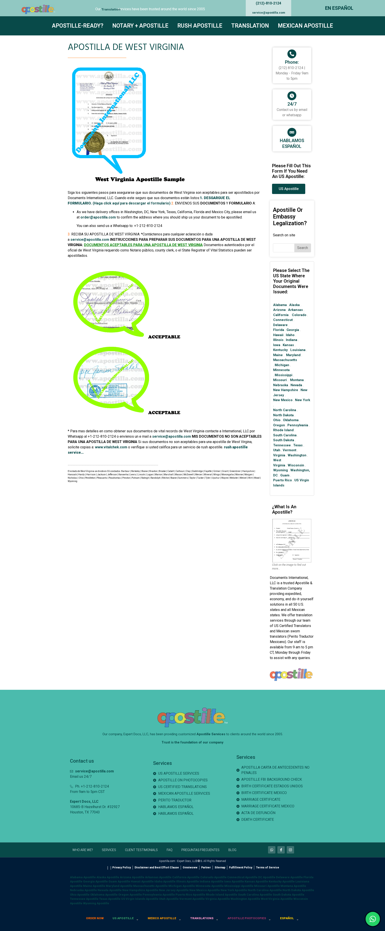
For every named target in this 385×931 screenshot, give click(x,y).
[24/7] (291, 95)
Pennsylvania (297, 425)
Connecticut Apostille (242, 877)
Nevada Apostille (110, 890)
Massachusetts (285, 360)
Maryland (293, 355)
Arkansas (295, 310)
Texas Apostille (110, 898)
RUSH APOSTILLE (199, 25)
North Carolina (284, 410)
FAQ (169, 850)
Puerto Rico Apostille (190, 894)
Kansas (288, 345)
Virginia (279, 455)
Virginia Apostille (217, 898)
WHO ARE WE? (82, 850)
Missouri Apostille (267, 886)
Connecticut (283, 320)
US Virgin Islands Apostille (139, 898)
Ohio (277, 420)
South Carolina (285, 435)
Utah (276, 450)
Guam (284, 475)
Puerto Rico (282, 480)
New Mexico (283, 400)
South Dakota (283, 440)
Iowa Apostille (234, 881)
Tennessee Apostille (84, 898)
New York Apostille (234, 890)
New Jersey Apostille (174, 890)
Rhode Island (283, 430)
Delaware (280, 325)
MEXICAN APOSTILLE (305, 25)
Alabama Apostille (83, 877)
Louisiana (297, 350)
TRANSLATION (250, 25)
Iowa (276, 345)
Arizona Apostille (132, 877)
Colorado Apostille (213, 877)
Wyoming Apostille (96, 903)
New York (302, 400)
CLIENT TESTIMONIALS (141, 850)
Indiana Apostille (211, 881)
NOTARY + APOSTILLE (140, 25)
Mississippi (283, 375)
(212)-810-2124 (268, 3)
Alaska (294, 305)
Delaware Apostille (289, 877)
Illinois (278, 340)
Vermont (289, 450)
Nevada (296, 385)
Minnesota (281, 370)
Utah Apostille (169, 898)
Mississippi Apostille (239, 886)
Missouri (280, 380)
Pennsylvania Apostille (159, 894)
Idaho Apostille (165, 881)
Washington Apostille (245, 898)
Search (302, 248)
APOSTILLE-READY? (77, 25)
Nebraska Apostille (83, 890)
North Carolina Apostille (265, 890)
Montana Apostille (293, 886)
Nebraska (280, 385)
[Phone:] (291, 53)
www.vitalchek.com (111, 447)
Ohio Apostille (80, 894)
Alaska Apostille (107, 877)
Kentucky (280, 350)
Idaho (290, 335)
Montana (297, 380)
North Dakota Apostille (298, 890)
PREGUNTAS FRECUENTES (200, 850)
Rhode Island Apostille (221, 894)
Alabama (280, 305)
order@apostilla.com (98, 217)
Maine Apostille (94, 886)
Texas (298, 445)
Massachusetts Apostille (150, 886)
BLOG (232, 850)
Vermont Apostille (192, 898)
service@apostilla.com (268, 12)
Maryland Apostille (119, 886)
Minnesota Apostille (210, 886)
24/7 (292, 104)
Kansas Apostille (256, 881)
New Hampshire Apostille (140, 890)
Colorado (299, 315)
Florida (278, 330)
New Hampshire (285, 390)
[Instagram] (290, 849)
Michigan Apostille (181, 886)
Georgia (293, 330)
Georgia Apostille (95, 881)
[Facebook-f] (281, 849)
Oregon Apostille (130, 894)
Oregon (279, 425)
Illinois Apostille (187, 881)
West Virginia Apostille (277, 898)
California (281, 315)
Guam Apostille (119, 881)
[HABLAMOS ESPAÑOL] (291, 132)
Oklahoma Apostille (104, 894)
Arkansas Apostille (158, 877)
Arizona (279, 310)
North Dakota (283, 415)
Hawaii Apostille (142, 881)
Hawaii (278, 335)
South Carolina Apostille (255, 894)
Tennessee (282, 445)
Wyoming (280, 470)
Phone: (292, 62)
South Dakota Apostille (288, 894)
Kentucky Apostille (282, 881)
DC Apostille (266, 877)
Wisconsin (296, 465)
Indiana (291, 340)
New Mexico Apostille (204, 890)
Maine (278, 355)
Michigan (282, 365)
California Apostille (186, 877)
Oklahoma (291, 420)
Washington (297, 455)
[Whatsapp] (271, 849)
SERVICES (109, 850)
